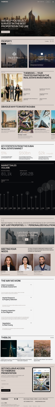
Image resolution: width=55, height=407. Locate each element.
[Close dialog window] (53, 2)
